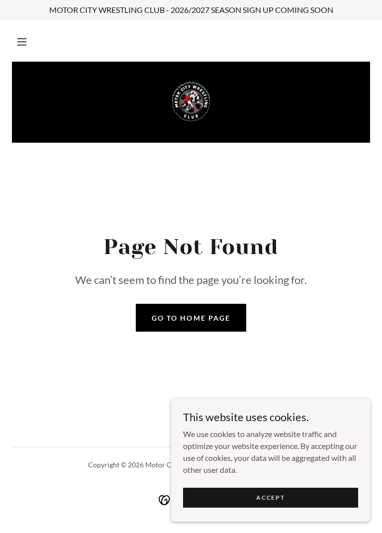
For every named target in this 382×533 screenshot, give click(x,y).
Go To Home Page (191, 318)
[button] (22, 42)
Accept (270, 497)
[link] (191, 101)
